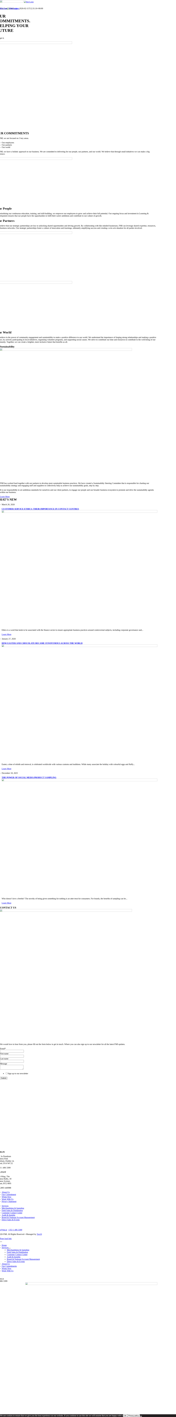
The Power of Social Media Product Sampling (29, 777)
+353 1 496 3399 (15, 1230)
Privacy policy (133, 1416)
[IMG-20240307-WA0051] (79, 646)
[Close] (1, 1241)
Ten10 (39, 1234)
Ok (125, 1416)
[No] (141, 1416)
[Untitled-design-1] (79, 780)
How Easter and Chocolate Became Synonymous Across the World (42, 643)
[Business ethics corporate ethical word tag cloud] (79, 512)
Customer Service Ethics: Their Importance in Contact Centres (40, 509)
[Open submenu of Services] (10, 1248)
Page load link (6, 1238)
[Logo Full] (11, 2)
